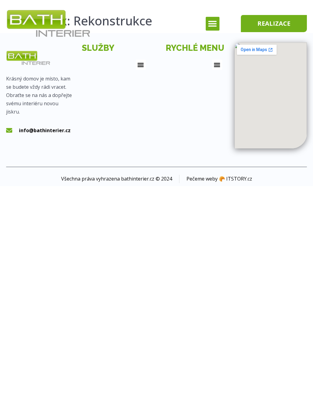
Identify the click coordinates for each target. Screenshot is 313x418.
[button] (212, 24)
